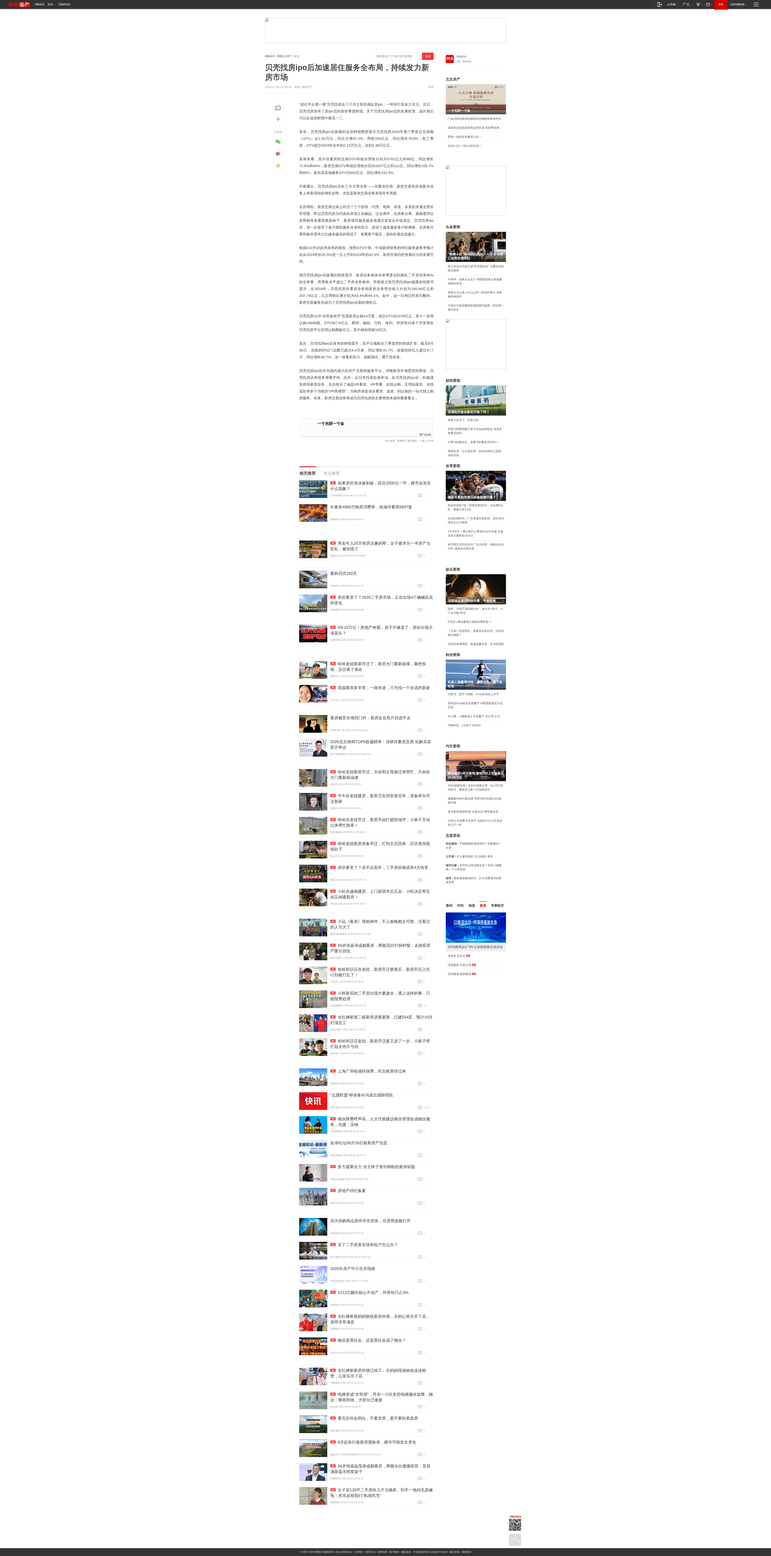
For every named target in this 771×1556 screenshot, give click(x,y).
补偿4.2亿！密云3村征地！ (464, 145)
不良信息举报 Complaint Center (430, 1552)
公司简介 (359, 1552)
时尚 (460, 905)
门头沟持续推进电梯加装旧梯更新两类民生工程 (476, 118)
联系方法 (370, 1552)
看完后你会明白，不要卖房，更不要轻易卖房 (378, 1418)
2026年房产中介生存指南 (352, 1268)
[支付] (699, 4)
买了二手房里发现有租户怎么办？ (368, 1244)
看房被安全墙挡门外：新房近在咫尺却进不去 (370, 718)
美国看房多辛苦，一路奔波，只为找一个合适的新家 (384, 688)
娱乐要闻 (453, 569)
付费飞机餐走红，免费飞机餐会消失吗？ (473, 442)
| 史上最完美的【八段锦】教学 (469, 856)
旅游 (472, 905)
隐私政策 (406, 1552)
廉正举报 (454, 1552)
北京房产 (453, 79)
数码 (449, 905)
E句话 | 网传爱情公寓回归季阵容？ (469, 621)
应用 (50, 4)
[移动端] (660, 4)
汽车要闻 (453, 746)
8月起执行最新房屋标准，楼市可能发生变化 (377, 1442)
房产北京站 (425, 434)
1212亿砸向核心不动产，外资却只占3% (373, 1292)
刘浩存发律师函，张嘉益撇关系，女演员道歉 (476, 644)
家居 (483, 905)
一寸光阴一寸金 (330, 423)
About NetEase (343, 1552)
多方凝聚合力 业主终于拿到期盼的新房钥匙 (376, 1167)
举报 (431, 87)
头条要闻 (453, 227)
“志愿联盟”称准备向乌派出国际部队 (361, 1095)
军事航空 (497, 905)
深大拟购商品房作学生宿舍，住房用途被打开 (370, 1221)
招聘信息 (382, 1552)
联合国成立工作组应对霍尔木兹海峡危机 (473, 978)
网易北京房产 (284, 56)
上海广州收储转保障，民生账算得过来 (372, 1071)
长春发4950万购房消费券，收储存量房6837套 (371, 507)
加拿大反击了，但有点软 (463, 420)
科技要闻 (453, 655)
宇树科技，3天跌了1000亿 (464, 725)
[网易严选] (686, 4)
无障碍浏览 (64, 4)
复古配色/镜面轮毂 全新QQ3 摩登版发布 (473, 811)
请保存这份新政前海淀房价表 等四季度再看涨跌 (476, 127)
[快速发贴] (278, 108)
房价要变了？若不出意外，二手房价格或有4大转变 (383, 867)
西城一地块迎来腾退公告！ (464, 136)
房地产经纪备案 (352, 1190)
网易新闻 (461, 56)
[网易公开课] (672, 4)
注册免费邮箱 (737, 4)
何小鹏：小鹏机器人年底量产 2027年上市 (474, 716)
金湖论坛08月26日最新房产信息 (358, 1143)
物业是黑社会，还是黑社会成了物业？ (372, 1340)
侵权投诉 (466, 1552)
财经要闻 (453, 381)
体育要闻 (453, 466)
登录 (721, 4)
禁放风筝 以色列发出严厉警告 (466, 955)
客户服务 (394, 1552)
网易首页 (40, 4)
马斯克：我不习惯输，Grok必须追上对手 (473, 694)
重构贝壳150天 (343, 573)
